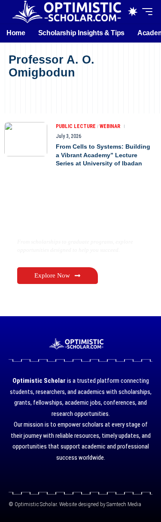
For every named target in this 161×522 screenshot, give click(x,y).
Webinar (110, 126)
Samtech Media (123, 504)
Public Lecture (76, 126)
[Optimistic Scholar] (67, 12)
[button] (145, 11)
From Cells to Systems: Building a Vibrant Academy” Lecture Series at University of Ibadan (103, 155)
